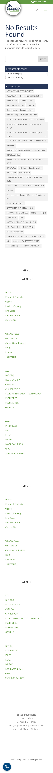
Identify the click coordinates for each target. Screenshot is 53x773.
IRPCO (8, 430)
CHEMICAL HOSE (26, 100)
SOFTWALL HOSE (13, 227)
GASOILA (9, 407)
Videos (8, 301)
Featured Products (14, 297)
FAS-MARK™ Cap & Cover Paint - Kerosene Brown (23, 126)
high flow (22, 168)
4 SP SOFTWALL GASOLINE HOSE (19, 91)
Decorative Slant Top (15, 105)
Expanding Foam (27, 110)
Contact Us (10, 320)
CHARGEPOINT (12, 389)
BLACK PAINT (11, 96)
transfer (16, 241)
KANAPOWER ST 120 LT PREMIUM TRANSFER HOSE (24, 179)
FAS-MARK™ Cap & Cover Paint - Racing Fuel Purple (24, 134)
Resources (10, 352)
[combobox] (14, 77)
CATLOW (9, 384)
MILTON (9, 439)
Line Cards (10, 310)
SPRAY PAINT (28, 227)
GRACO (8, 421)
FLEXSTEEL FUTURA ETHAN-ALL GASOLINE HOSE (25, 150)
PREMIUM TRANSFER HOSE (17, 213)
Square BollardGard (14, 231)
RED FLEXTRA (11, 217)
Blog (7, 347)
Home (8, 292)
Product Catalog (13, 306)
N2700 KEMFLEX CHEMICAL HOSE (19, 208)
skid (21, 217)
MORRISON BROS (14, 444)
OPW (7, 448)
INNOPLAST (11, 172)
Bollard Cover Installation (31, 96)
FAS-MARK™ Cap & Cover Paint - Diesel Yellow (25, 119)
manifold (10, 190)
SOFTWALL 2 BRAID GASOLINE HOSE (21, 222)
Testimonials (11, 356)
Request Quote (12, 315)
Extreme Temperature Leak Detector (21, 115)
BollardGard (11, 100)
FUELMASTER (12, 402)
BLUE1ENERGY (12, 379)
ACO (7, 370)
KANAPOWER (24, 172)
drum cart (31, 105)
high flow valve (35, 168)
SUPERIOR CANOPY (14, 453)
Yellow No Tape (13, 246)
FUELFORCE (11, 398)
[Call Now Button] (7, 767)
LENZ (8, 435)
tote (8, 241)
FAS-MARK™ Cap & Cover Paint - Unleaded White (26, 141)
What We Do (11, 338)
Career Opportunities (15, 343)
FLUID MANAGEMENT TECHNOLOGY (23, 393)
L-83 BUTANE (26, 185)
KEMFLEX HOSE (12, 185)
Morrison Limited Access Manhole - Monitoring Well (25, 197)
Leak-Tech (39, 185)
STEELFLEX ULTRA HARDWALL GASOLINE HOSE (25, 236)
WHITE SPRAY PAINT (30, 241)
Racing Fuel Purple (38, 213)
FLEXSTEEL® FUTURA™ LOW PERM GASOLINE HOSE (24, 161)
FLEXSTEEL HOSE (13, 155)
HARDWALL (11, 168)
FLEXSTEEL (10, 145)
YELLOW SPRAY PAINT (31, 246)
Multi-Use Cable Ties (14, 203)
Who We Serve (12, 333)
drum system (11, 110)
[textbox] (14, 77)
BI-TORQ (9, 375)
